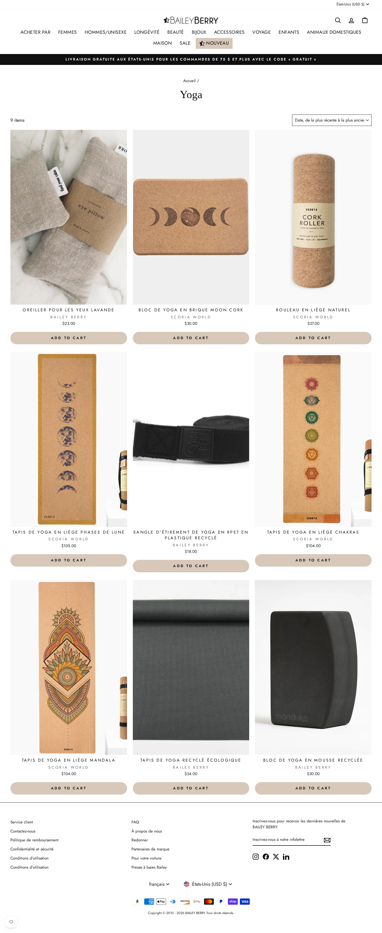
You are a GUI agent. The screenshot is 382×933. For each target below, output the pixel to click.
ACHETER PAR (35, 32)
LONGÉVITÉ (147, 32)
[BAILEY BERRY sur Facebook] (266, 857)
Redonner (139, 840)
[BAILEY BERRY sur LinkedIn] (286, 857)
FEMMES (67, 32)
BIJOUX (199, 32)
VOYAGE (261, 32)
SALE (185, 43)
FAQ (135, 822)
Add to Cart (69, 337)
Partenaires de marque (150, 849)
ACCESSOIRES (229, 32)
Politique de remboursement (34, 840)
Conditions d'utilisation (29, 858)
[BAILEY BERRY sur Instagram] (256, 857)
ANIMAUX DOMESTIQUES (334, 32)
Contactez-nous (22, 831)
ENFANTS (289, 32)
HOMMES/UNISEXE (106, 32)
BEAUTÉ (175, 32)
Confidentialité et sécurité (32, 849)
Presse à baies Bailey (149, 867)
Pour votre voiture (146, 858)
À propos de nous (146, 831)
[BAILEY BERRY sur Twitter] (276, 857)
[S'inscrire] (327, 839)
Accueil (189, 81)
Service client (21, 822)
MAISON (162, 43)
